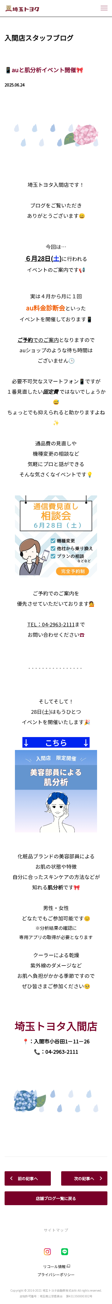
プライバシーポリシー (56, 1274)
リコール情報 (54, 1266)
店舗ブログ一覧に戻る (56, 1198)
